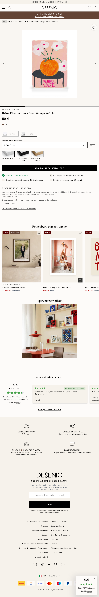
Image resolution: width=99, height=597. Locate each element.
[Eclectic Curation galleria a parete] (49, 331)
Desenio (57, 590)
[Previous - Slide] (3, 64)
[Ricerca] (9, 8)
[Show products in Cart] (95, 8)
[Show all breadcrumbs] (4, 21)
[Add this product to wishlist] (94, 27)
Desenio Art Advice (59, 521)
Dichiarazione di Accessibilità (35, 544)
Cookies (54, 539)
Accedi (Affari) (41, 557)
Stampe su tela (17, 21)
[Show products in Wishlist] (89, 8)
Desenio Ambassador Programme (33, 548)
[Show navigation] (4, 8)
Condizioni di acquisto (60, 535)
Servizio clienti (57, 526)
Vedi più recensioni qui (49, 409)
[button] (92, 145)
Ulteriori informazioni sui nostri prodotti (19, 209)
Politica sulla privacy (59, 510)
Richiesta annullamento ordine (64, 548)
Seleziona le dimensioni (12, 140)
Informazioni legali (40, 530)
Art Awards (43, 553)
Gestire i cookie (58, 553)
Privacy (54, 544)
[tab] (12, 105)
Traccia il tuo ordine (59, 530)
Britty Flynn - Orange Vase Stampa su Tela (42, 21)
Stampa (44, 526)
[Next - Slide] (96, 64)
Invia (49, 504)
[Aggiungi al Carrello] (80, 280)
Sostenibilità (42, 539)
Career (45, 535)
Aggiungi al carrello (49, 168)
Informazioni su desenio (37, 521)
